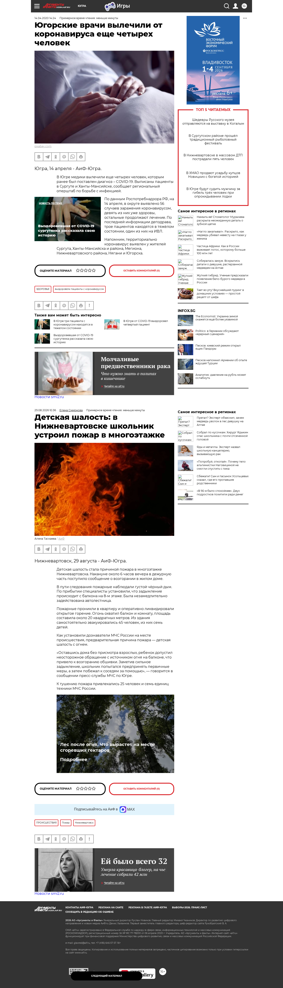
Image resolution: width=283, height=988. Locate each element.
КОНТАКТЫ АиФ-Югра (79, 907)
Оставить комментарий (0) (141, 270)
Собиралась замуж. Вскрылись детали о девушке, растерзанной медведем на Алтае (219, 264)
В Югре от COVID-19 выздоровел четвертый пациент (145, 322)
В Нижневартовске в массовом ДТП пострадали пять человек (213, 157)
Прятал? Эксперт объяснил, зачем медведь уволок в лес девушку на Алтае (220, 421)
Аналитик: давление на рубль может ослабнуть (220, 376)
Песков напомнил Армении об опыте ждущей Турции (221, 362)
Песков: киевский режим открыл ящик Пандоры (218, 347)
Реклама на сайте (110, 907)
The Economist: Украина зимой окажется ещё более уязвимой (216, 318)
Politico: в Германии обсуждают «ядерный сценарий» (217, 332)
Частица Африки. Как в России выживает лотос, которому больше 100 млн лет (221, 249)
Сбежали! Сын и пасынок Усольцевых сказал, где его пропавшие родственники (223, 480)
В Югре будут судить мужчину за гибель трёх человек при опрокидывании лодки (213, 192)
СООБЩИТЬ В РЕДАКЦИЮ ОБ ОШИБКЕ (89, 912)
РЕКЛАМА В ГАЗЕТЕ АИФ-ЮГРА (147, 907)
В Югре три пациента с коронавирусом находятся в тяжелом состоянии (73, 324)
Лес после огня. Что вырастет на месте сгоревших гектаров (107, 747)
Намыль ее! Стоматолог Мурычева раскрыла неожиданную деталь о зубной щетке (220, 220)
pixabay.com (43, 146)
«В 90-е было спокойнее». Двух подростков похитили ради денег (220, 492)
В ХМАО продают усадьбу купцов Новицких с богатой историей (213, 175)
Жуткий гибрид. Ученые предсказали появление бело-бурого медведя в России (222, 279)
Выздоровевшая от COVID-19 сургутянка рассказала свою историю (73, 338)
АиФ (61, 538)
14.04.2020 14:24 (45, 18)
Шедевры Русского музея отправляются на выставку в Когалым (213, 122)
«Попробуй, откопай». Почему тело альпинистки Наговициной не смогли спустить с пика (221, 465)
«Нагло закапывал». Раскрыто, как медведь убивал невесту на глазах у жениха (221, 235)
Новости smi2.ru (49, 397)
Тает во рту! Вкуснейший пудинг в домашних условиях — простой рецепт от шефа (220, 293)
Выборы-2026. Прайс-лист (189, 907)
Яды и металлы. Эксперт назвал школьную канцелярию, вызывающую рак (218, 450)
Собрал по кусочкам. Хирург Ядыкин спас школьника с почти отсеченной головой (222, 436)
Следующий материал (106, 975)
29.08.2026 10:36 (45, 410)
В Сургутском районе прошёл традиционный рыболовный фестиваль (213, 139)
